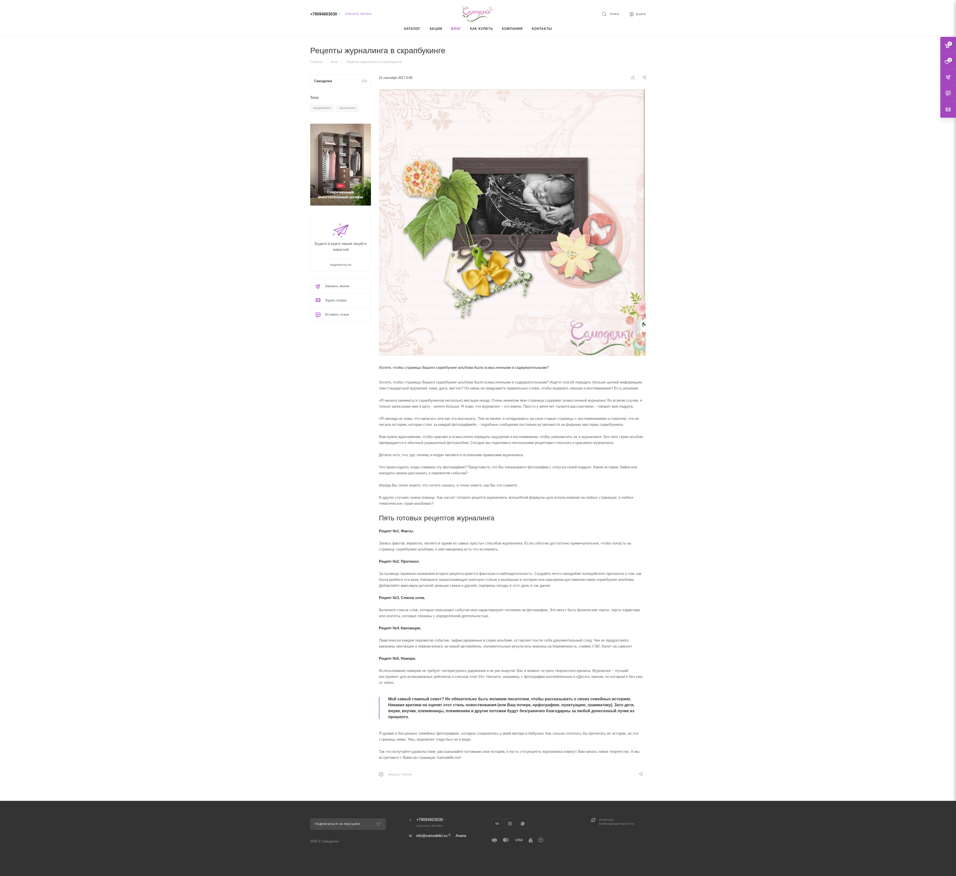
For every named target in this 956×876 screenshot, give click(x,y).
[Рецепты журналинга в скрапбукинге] (512, 222)
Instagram (510, 823)
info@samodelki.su (431, 835)
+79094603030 (323, 14)
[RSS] (633, 77)
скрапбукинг (347, 108)
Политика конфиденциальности (616, 822)
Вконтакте (497, 823)
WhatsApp (522, 823)
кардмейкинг (322, 108)
